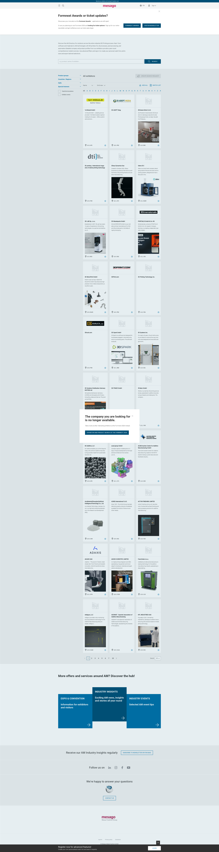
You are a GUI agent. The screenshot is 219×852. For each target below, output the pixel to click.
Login (154, 848)
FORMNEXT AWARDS (132, 25)
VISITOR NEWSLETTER (151, 25)
